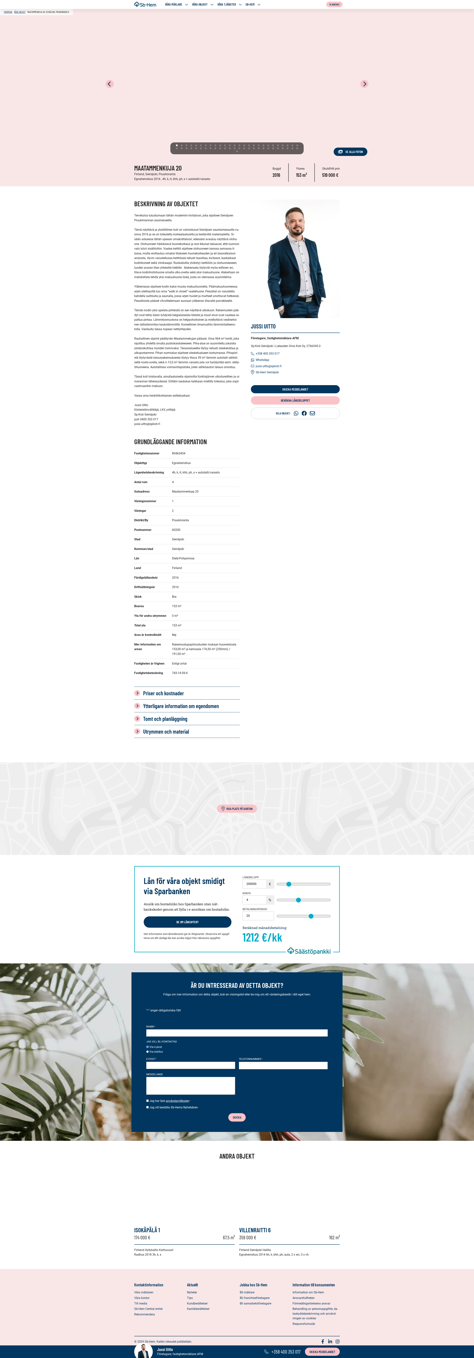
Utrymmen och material (166, 731)
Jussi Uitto (263, 326)
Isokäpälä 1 (147, 1229)
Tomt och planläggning (165, 718)
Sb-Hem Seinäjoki (267, 372)
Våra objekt (200, 4)
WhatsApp (262, 360)
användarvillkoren (177, 1101)
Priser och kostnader (163, 693)
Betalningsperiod (255, 909)
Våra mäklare (173, 4)
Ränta (247, 893)
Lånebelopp (251, 877)
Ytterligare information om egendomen (181, 706)
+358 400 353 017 (268, 353)
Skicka (237, 1117)
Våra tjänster (226, 4)
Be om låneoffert (187, 922)
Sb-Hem (250, 4)
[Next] (364, 84)
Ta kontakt (334, 4)
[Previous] (110, 84)
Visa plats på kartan (239, 809)
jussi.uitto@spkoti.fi (269, 366)
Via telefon (156, 1051)
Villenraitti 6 (255, 1229)
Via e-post (155, 1047)
